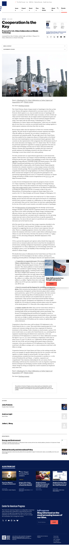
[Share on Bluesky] (57, 37)
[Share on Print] (64, 37)
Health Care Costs (47, 2)
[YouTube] (9, 520)
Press (37, 9)
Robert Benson (22, 489)
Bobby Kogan (61, 489)
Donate (63, 8)
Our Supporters (56, 540)
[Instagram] (12, 520)
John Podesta (7, 405)
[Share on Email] (61, 37)
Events (30, 9)
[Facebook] (6, 520)
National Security (38, 2)
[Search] (58, 10)
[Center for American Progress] (4, 6)
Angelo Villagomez (12, 489)
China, (57, 33)
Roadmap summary (24, 106)
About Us (53, 9)
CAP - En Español (56, 539)
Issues (16, 9)
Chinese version (28, 102)
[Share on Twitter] (47, 37)
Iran (27, 2)
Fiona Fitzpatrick (5, 489)
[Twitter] (3, 520)
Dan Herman (27, 489)
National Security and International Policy (17, 450)
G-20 (49, 176)
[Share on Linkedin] (54, 37)
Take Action (44, 9)
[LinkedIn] (14, 520)
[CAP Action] (6, 538)
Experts (24, 9)
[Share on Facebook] (51, 37)
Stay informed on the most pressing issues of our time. (49, 514)
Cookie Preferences (57, 542)
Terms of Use (55, 536)
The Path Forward (21, 2)
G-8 (47, 176)
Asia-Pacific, (53, 33)
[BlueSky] (17, 520)
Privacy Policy (56, 537)
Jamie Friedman (56, 489)
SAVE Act (31, 2)
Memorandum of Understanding (26, 208)
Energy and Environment (11, 440)
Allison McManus (56, 491)
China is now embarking (33, 159)
